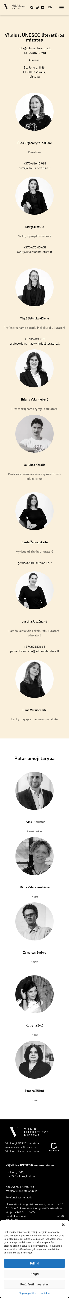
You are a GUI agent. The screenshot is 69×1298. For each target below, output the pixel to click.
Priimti (34, 1263)
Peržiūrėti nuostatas (34, 1284)
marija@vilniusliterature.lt (34, 252)
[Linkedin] (42, 7)
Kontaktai (45, 1293)
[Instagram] (37, 7)
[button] (63, 1225)
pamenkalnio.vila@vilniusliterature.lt (34, 651)
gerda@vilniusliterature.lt (35, 562)
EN (50, 7)
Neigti (34, 1274)
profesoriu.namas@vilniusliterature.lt (35, 343)
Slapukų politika (27, 1293)
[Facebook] (31, 7)
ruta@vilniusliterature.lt (34, 48)
